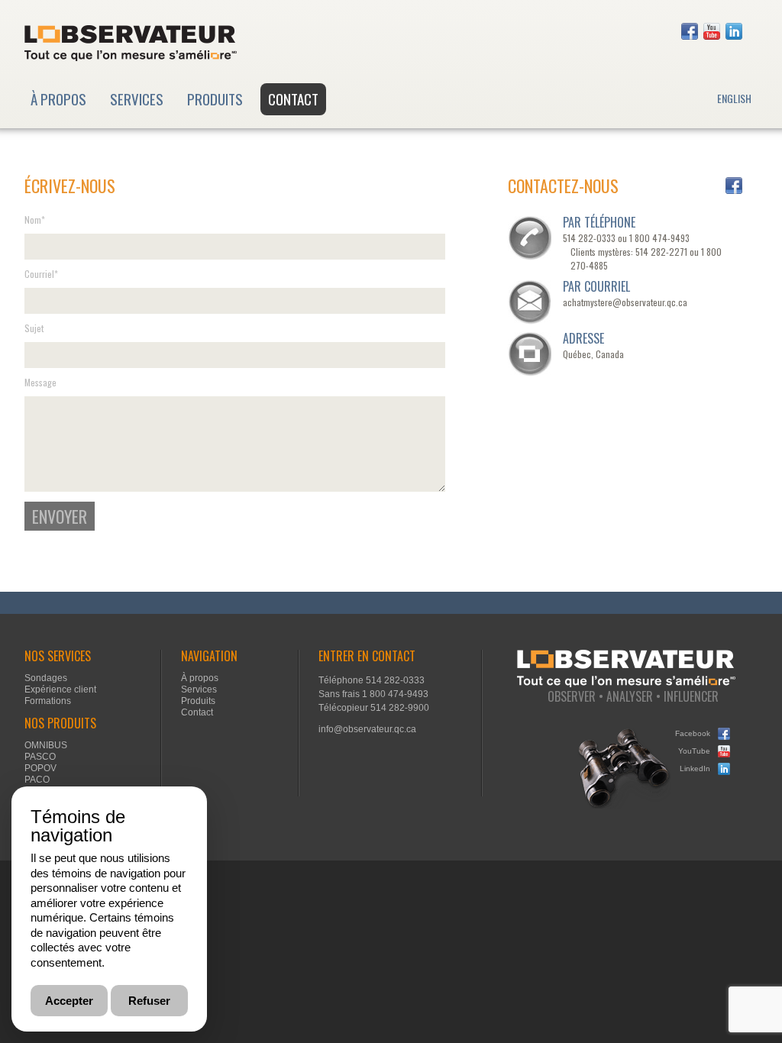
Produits (215, 98)
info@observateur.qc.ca (367, 729)
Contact (293, 98)
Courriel (41, 274)
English (734, 98)
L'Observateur (130, 43)
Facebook (689, 31)
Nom (34, 219)
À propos (58, 98)
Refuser (149, 1000)
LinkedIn (733, 31)
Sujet (34, 328)
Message (40, 382)
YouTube (711, 31)
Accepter (69, 1000)
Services (136, 98)
